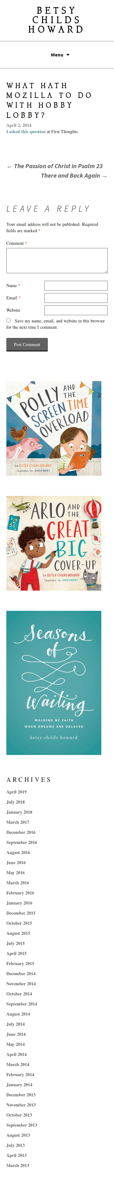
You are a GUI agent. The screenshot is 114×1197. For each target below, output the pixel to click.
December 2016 (20, 832)
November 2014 (21, 983)
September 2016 (21, 842)
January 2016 (19, 902)
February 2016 (20, 892)
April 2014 (16, 1054)
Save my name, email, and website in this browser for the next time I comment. (55, 324)
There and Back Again (74, 175)
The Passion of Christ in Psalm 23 (54, 166)
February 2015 (20, 963)
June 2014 (16, 1034)
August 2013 (18, 1135)
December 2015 (20, 913)
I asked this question (26, 131)
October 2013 (19, 1115)
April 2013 (16, 1155)
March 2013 (17, 1165)
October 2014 (19, 993)
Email (13, 298)
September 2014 (21, 1003)
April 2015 (16, 953)
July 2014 (15, 1024)
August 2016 (18, 852)
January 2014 (19, 1084)
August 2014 (18, 1014)
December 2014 (20, 973)
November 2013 (21, 1104)
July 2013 (15, 1145)
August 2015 (18, 933)
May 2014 (15, 1044)
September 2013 (21, 1125)
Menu (57, 54)
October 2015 (19, 923)
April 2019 (16, 791)
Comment (16, 243)
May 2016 (15, 872)
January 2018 (19, 812)
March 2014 (17, 1064)
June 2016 (16, 862)
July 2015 (15, 943)
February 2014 (20, 1074)
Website (13, 310)
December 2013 (20, 1094)
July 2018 (15, 802)
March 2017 (17, 822)
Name (13, 285)
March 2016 (17, 882)
